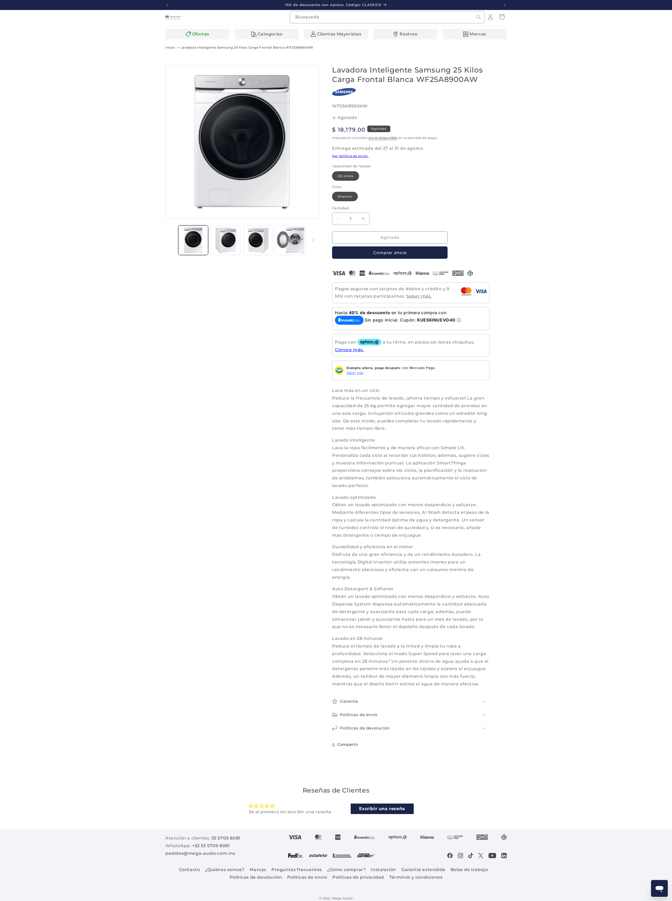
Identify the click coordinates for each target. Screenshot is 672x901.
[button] (502, 17)
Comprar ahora (390, 252)
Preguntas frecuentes (296, 869)
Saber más (355, 372)
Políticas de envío (307, 877)
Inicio (170, 47)
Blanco (348, 197)
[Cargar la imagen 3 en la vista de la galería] (258, 240)
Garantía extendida (423, 869)
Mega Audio (342, 898)
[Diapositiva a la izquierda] (171, 240)
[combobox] (387, 17)
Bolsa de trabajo (469, 869)
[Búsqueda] (478, 17)
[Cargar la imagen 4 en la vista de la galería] (291, 240)
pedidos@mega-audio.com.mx (200, 853)
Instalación (383, 869)
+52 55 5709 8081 (211, 845)
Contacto (189, 869)
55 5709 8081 (226, 838)
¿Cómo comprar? (346, 869)
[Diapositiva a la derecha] (313, 240)
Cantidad (340, 208)
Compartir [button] (347, 744)
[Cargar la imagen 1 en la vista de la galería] (193, 240)
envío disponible (383, 138)
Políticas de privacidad (358, 877)
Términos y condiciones (415, 877)
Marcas (258, 869)
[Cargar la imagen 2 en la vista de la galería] (226, 240)
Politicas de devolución (256, 877)
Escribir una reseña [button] (382, 808)
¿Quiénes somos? (224, 869)
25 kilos (348, 177)
